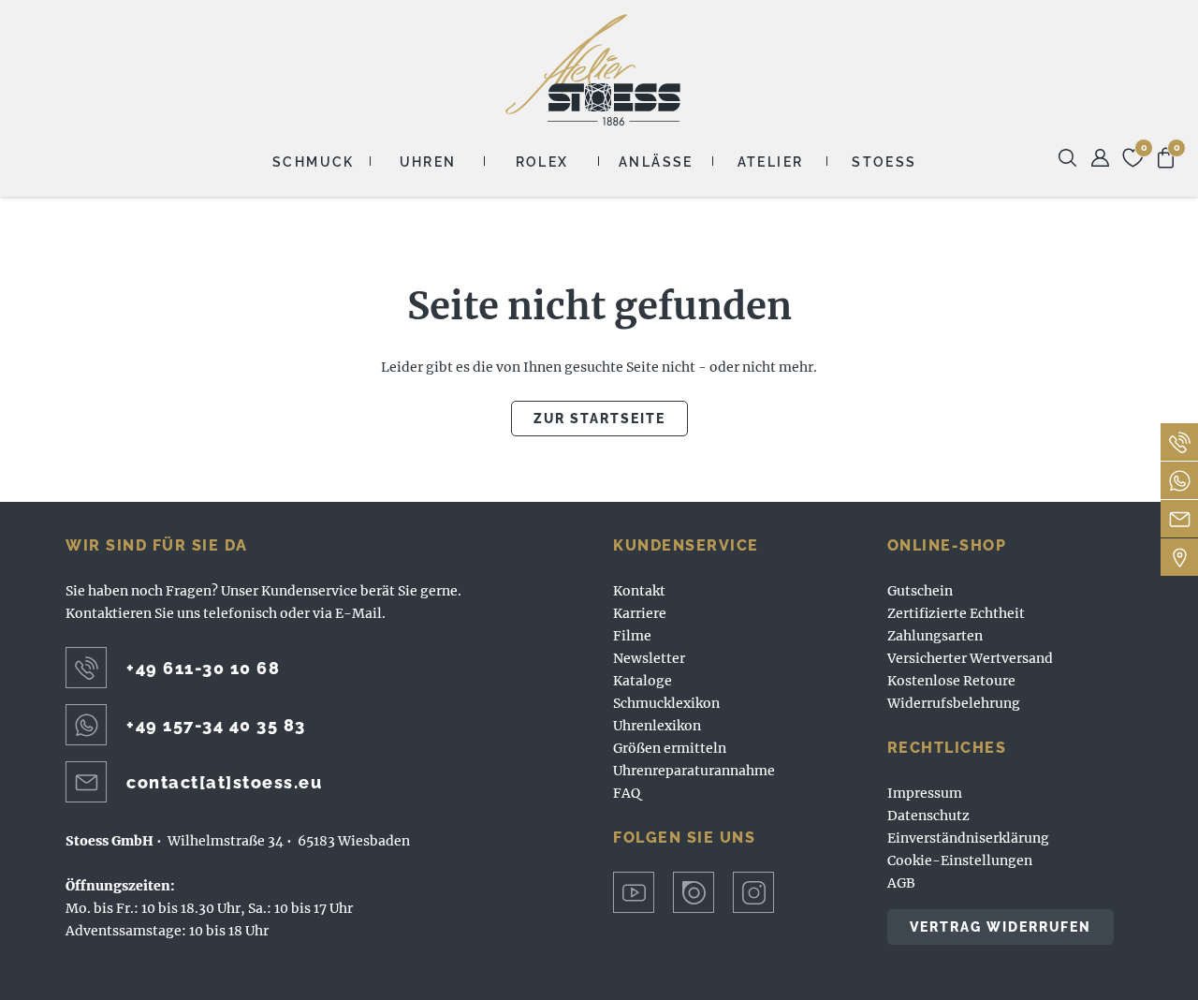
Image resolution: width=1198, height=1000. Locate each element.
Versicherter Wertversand (970, 658)
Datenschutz (928, 815)
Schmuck (313, 161)
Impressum (924, 793)
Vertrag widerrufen (1000, 926)
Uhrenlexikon (657, 725)
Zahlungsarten (935, 635)
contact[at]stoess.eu (224, 782)
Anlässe (656, 161)
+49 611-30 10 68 (203, 668)
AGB (901, 883)
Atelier (771, 161)
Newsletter (649, 658)
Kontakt (639, 590)
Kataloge (642, 680)
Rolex (542, 161)
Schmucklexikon (666, 703)
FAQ (626, 793)
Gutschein (920, 590)
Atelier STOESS (592, 69)
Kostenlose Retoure (951, 680)
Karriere (639, 613)
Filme (632, 635)
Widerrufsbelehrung (953, 703)
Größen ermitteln (669, 748)
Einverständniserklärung (968, 838)
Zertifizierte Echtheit (956, 613)
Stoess (884, 161)
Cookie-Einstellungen (959, 860)
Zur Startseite (599, 418)
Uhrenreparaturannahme (694, 770)
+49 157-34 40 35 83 (216, 725)
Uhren (428, 161)
